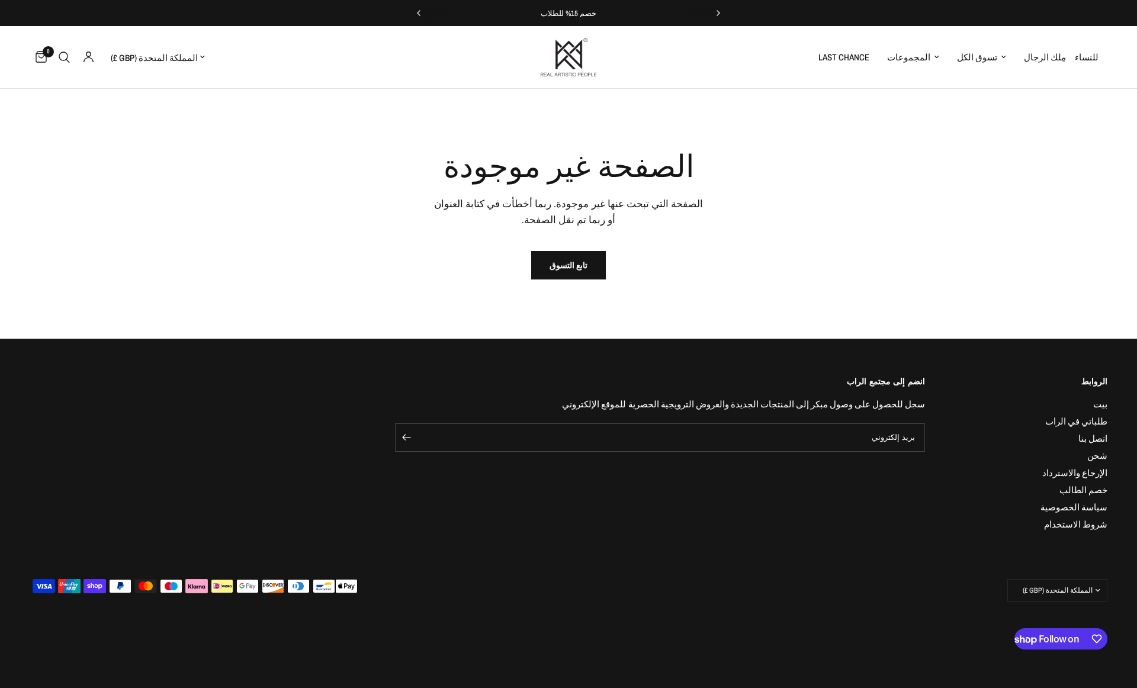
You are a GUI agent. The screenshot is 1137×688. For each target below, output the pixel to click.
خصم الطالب (1083, 490)
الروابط (1094, 381)
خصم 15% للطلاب (569, 13)
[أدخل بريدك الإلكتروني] (407, 437)
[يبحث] (64, 57)
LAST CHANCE (843, 57)
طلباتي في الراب (1076, 421)
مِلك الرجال (1045, 57)
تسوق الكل (977, 57)
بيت (1100, 404)
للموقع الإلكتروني (594, 404)
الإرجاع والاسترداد (1074, 473)
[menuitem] (1091, 57)
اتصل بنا (1092, 438)
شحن (1097, 455)
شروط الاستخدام (1075, 524)
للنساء (1087, 57)
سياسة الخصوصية (1073, 507)
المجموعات (908, 57)
